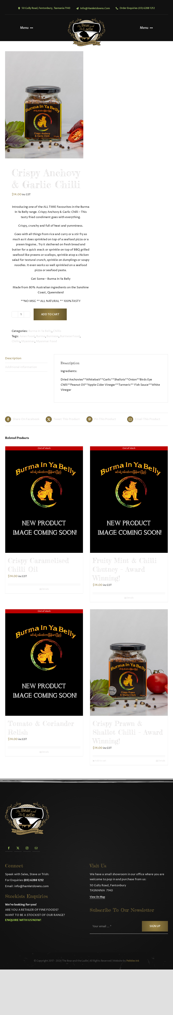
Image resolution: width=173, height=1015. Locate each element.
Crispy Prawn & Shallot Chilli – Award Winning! (128, 732)
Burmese (52, 336)
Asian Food (27, 336)
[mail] (36, 848)
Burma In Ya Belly (40, 331)
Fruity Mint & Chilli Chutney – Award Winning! (125, 569)
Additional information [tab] (21, 367)
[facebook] (9, 848)
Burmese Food (70, 336)
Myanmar (27, 341)
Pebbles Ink (132, 960)
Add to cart (50, 314)
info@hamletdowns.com (31, 886)
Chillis (57, 331)
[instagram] (27, 848)
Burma (40, 336)
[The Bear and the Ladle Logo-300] (86, 19)
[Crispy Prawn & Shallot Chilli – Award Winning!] (129, 662)
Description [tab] (13, 358)
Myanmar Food (46, 341)
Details (45, 589)
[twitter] (18, 848)
